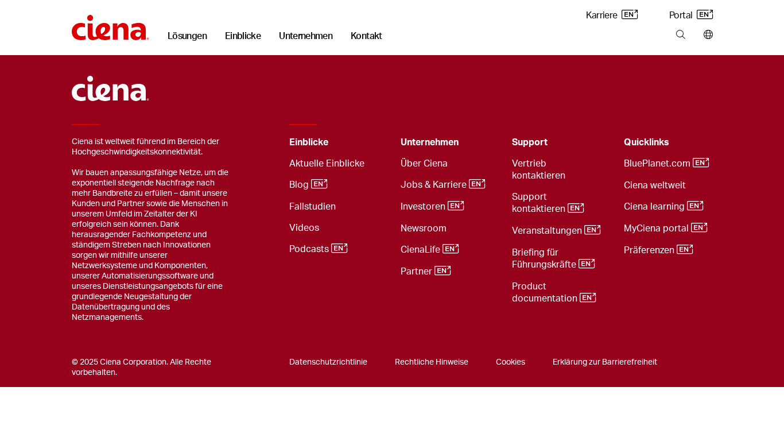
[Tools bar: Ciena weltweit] (705, 35)
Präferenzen (650, 250)
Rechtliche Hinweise (431, 362)
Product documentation (546, 292)
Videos (304, 228)
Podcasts (310, 249)
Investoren (424, 206)
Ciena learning (655, 206)
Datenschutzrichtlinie (328, 362)
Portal (681, 15)
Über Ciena (424, 163)
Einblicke (243, 36)
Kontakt (366, 36)
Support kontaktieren (540, 203)
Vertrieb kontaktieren (538, 169)
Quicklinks (646, 142)
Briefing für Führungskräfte (545, 258)
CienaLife (422, 249)
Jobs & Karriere (435, 184)
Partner (417, 271)
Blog (300, 184)
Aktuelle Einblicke (326, 163)
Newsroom (424, 228)
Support (530, 142)
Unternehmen (305, 36)
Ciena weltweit (655, 185)
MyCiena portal (657, 228)
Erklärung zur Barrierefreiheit (605, 362)
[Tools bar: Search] (680, 35)
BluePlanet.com (658, 163)
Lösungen (187, 36)
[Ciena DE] (110, 23)
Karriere (602, 15)
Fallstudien (312, 206)
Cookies (510, 362)
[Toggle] (374, 143)
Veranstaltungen (548, 230)
